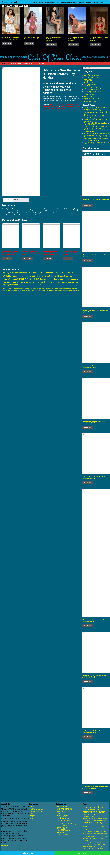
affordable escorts (86, 818)
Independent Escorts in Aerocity (93, 91)
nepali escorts (89, 844)
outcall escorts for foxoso (29, 290)
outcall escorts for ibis (71, 290)
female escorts (92, 825)
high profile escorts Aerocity (94, 831)
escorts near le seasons (12, 286)
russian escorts (98, 845)
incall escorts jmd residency (35, 288)
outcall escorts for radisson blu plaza (34, 292)
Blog (101, 2)
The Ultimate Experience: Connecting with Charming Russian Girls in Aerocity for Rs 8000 (97, 112)
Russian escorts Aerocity (91, 98)
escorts (105, 820)
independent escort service (94, 840)
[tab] (8, 200)
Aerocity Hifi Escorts (67, 104)
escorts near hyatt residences (57, 285)
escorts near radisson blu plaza (57, 108)
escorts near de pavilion (23, 285)
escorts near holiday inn (43, 285)
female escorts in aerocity (93, 826)
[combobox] (96, 151)
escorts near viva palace (45, 286)
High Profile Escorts (90, 86)
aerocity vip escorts (10, 285)
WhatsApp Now (82, 853)
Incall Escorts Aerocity (90, 89)
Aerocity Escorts (55, 104)
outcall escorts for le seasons (20, 292)
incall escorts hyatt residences (15, 288)
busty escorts (94, 820)
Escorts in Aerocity (10, 2)
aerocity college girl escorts (54, 273)
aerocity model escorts (23, 282)
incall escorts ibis (25, 288)
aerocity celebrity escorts (33, 273)
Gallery (81, 2)
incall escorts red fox (70, 288)
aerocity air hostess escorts (13, 273)
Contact (95, 2)
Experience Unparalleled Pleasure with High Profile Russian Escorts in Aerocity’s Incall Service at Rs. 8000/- (96, 138)
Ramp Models (88, 96)
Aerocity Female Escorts (91, 77)
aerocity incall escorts (29, 278)
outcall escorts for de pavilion (17, 290)
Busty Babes (88, 79)
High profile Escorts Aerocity (92, 88)
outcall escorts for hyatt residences (58, 290)
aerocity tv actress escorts (68, 282)
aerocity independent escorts (52, 279)
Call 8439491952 (27, 853)
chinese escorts (100, 820)
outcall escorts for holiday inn (43, 290)
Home (35, 2)
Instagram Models (89, 93)
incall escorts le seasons (47, 288)
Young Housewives (90, 101)
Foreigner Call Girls (90, 84)
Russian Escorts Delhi (52, 2)
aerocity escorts (67, 106)
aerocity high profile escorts (55, 276)
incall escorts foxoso (65, 286)
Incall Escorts (90, 836)
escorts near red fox (35, 286)
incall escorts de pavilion (56, 286)
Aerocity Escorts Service (91, 75)
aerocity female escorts (20, 276)
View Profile (7, 43)
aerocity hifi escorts (37, 276)
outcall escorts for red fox (47, 292)
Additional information (21, 200)
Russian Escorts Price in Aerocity (95, 848)
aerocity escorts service (97, 809)
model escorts (86, 842)
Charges (88, 2)
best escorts (100, 818)
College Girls (88, 81)
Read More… (5, 845)
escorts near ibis (67, 285)
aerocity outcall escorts (44, 282)
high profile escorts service (96, 833)
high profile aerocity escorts (91, 829)
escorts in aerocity (92, 822)
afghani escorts (93, 818)
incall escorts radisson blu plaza (59, 288)
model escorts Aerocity (93, 842)
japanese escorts (103, 840)
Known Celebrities (89, 94)
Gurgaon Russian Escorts (69, 2)
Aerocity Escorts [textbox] (95, 151)
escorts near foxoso (32, 285)
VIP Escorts (87, 100)
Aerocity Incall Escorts (89, 814)
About (41, 2)
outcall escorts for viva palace (59, 292)
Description (8, 200)
